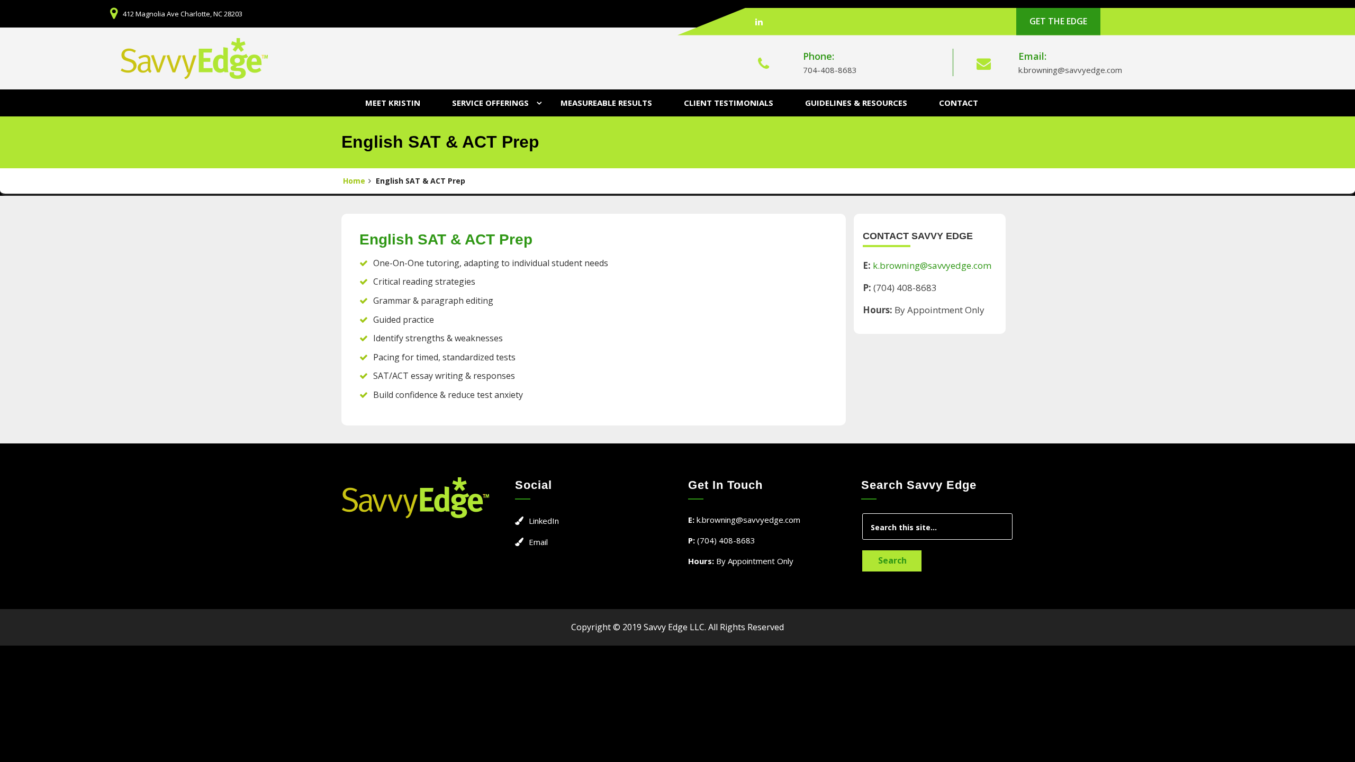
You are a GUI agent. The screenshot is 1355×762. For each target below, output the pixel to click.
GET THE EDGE (1058, 21)
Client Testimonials (728, 102)
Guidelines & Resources (856, 102)
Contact (958, 102)
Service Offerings (490, 102)
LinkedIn (544, 520)
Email (538, 542)
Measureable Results (606, 102)
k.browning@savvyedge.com (1070, 70)
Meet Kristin (392, 102)
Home (354, 181)
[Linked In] (759, 21)
